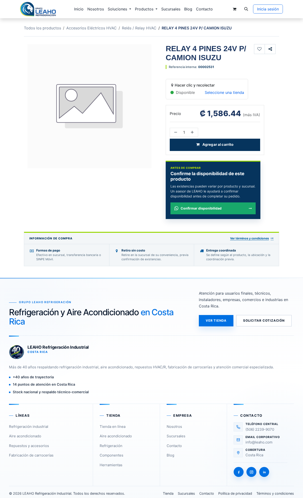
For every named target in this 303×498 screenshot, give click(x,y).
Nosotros (174, 426)
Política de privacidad (235, 493)
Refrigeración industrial (28, 426)
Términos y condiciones (275, 493)
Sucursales (176, 436)
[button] (246, 9)
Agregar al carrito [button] (218, 144)
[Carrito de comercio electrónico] (234, 9)
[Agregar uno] (193, 132)
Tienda (168, 493)
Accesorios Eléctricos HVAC (91, 28)
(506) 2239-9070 (259, 429)
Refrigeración (111, 445)
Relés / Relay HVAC (139, 28)
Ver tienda (216, 320)
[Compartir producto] (270, 49)
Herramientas (111, 465)
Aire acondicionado (25, 436)
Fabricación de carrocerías (31, 455)
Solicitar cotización (264, 320)
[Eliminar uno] (174, 132)
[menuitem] (78, 9)
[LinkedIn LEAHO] (264, 472)
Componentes (111, 455)
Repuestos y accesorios (29, 445)
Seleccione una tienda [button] (224, 92)
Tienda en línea (112, 426)
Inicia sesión (268, 9)
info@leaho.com (258, 442)
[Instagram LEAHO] (251, 472)
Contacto (174, 445)
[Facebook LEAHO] (239, 472)
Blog (170, 455)
